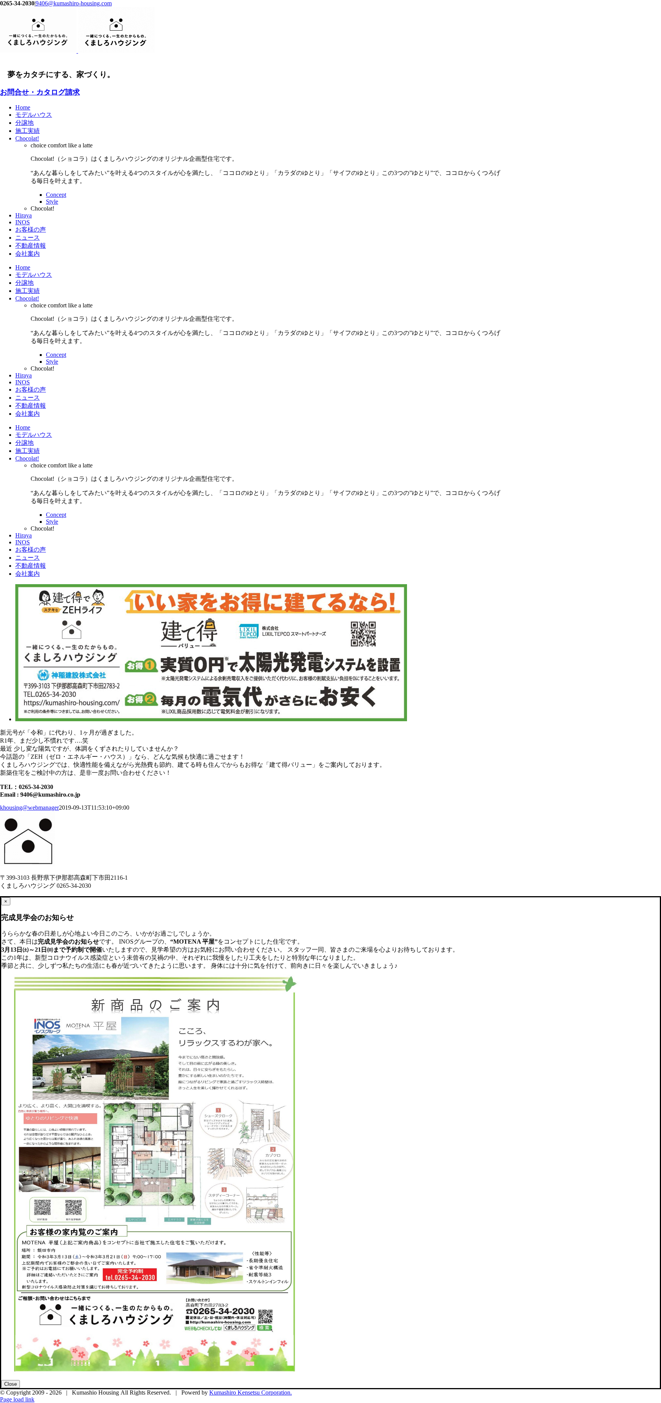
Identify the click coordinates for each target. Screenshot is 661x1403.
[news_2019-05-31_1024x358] (211, 719)
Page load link (17, 1399)
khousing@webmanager (29, 807)
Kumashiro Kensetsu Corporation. (250, 1392)
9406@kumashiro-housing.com (74, 3)
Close (10, 1384)
